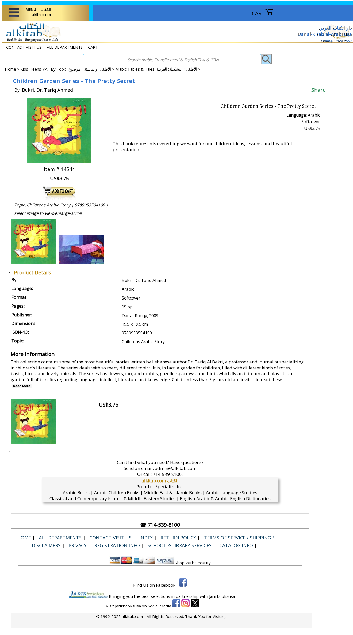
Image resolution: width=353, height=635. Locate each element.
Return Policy (178, 537)
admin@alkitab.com (175, 468)
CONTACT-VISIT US (23, 47)
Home (10, 69)
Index (146, 537)
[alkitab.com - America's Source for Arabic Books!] (32, 40)
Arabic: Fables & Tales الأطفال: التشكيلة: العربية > (158, 69)
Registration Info (117, 545)
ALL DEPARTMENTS (65, 47)
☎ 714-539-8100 (160, 524)
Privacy (77, 545)
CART (258, 13)
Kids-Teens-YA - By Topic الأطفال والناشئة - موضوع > (68, 69)
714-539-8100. (168, 474)
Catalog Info (236, 545)
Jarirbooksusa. (222, 596)
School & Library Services (180, 545)
